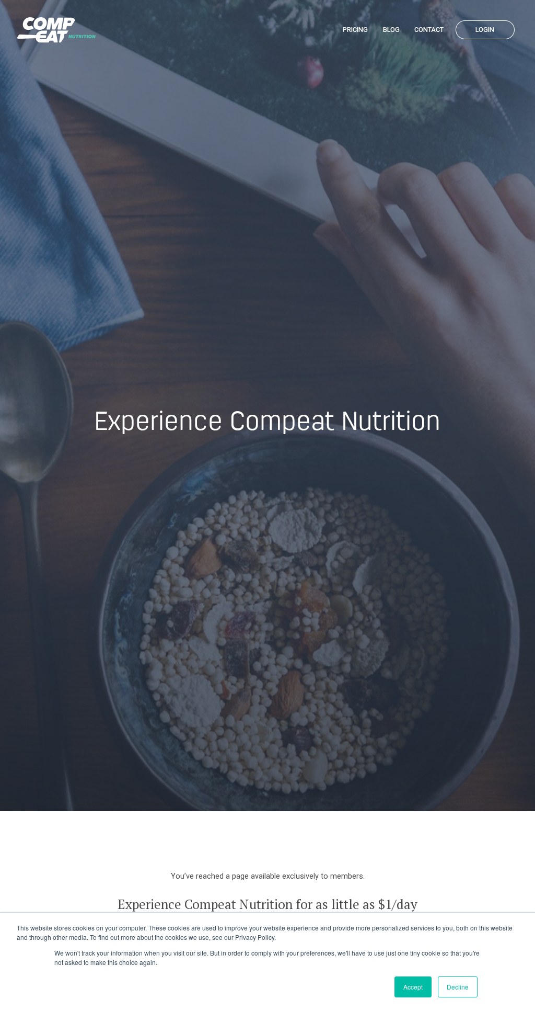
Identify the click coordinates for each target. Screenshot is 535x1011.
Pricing (355, 29)
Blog (391, 29)
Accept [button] (413, 986)
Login (484, 29)
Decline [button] (458, 986)
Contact (429, 29)
